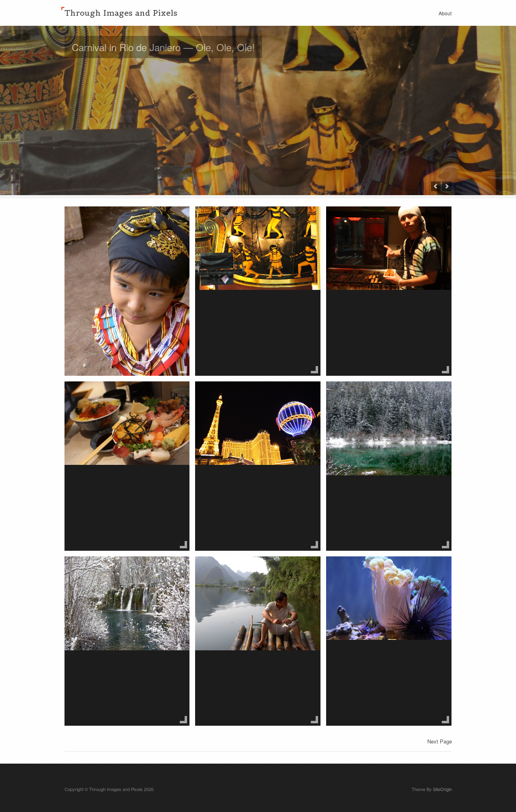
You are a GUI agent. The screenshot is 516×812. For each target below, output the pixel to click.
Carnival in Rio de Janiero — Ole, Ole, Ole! (163, 47)
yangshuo (222, 572)
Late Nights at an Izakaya (383, 223)
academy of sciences (375, 572)
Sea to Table (97, 397)
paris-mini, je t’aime (241, 397)
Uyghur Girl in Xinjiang (116, 223)
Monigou (351, 397)
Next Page (439, 741)
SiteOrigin (442, 789)
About (445, 13)
